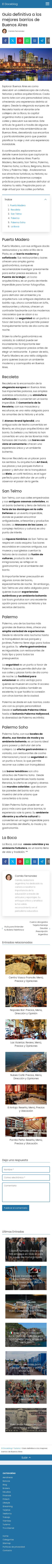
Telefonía (7, 1513)
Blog (5, 1484)
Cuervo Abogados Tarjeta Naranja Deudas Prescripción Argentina (39, 928)
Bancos (6, 1481)
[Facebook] (5, 40)
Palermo (15, 218)
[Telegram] (42, 40)
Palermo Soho (18, 222)
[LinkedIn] (34, 40)
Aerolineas (8, 1477)
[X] (12, 40)
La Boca (15, 226)
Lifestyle (6, 1502)
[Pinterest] (20, 40)
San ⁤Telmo (16, 213)
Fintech (6, 1499)
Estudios (7, 1492)
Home (5, 1536)
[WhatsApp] (27, 40)
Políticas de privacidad (14, 1547)
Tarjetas (6, 1510)
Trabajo (6, 1517)
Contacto (7, 1550)
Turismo (6, 1524)
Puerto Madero (18, 205)
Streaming (8, 1506)
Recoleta (15, 209)
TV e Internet (8, 1528)
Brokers (6, 1488)
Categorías (8, 1539)
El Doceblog (10, 4)
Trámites (7, 1521)
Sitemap (7, 1543)
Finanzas (7, 1495)
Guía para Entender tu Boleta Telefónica (14, 928)
